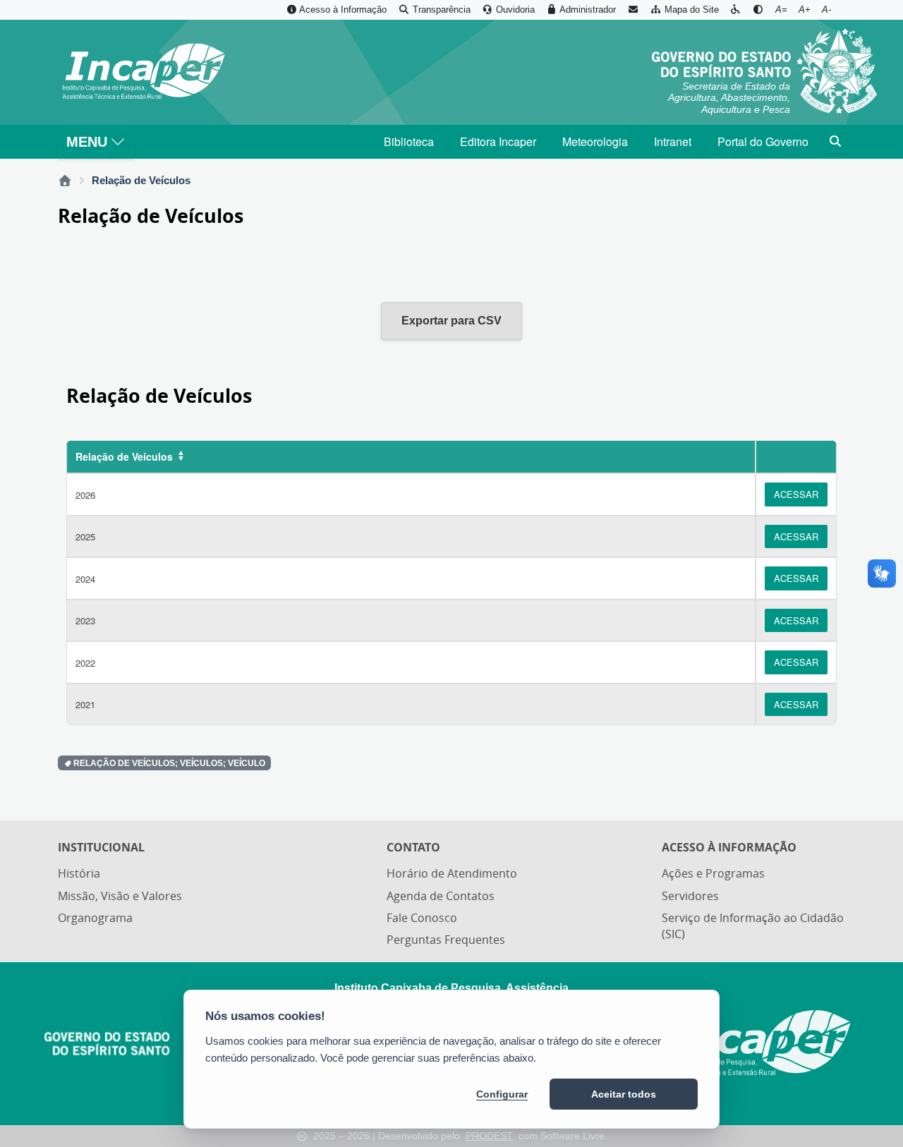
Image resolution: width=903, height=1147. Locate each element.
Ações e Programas (713, 873)
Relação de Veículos (124, 456)
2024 (85, 578)
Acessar (796, 494)
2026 (85, 495)
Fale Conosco (422, 918)
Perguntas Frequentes (446, 939)
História (79, 873)
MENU (86, 142)
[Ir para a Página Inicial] (143, 72)
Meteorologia (595, 141)
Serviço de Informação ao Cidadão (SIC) (753, 926)
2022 (85, 662)
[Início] (65, 180)
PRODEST (489, 1135)
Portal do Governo (762, 141)
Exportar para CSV (451, 321)
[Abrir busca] (835, 142)
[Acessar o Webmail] (632, 10)
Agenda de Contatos (441, 896)
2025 (85, 536)
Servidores (690, 896)
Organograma (95, 918)
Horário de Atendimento (452, 873)
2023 (85, 620)
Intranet (672, 141)
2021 (85, 704)
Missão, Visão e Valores (120, 896)
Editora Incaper (498, 141)
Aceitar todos (623, 1094)
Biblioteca (409, 141)
